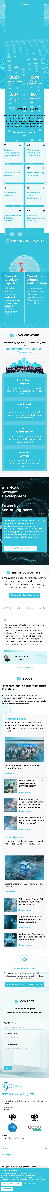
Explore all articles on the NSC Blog (23, 984)
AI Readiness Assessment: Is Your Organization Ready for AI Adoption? (32, 937)
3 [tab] (20, 667)
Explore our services (22, 132)
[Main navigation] (45, 4)
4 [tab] (22, 667)
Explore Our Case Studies (23, 595)
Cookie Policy (29, 1184)
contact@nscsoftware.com (14, 1138)
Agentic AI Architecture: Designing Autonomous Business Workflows (30, 919)
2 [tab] (18, 667)
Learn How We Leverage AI (18, 548)
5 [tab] (24, 667)
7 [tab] (30, 667)
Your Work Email (11, 1034)
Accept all (7, 1188)
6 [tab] (27, 667)
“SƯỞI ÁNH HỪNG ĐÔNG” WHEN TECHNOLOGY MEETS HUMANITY (31, 783)
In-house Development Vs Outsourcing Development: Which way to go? (32, 820)
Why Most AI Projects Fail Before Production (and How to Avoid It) (31, 902)
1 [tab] (16, 667)
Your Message (10, 1044)
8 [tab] (32, 667)
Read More (10, 773)
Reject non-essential (11, 1184)
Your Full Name (11, 1023)
